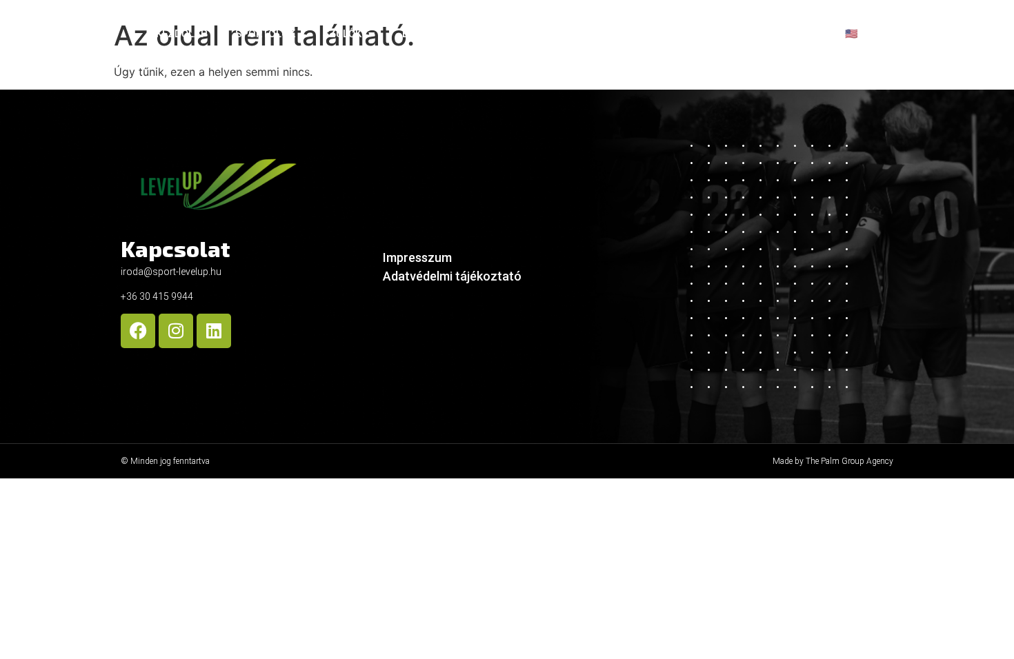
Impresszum (417, 257)
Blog (790, 34)
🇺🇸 (851, 34)
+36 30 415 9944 (157, 296)
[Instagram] (176, 331)
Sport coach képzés (518, 34)
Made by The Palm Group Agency (833, 461)
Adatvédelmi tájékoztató (452, 276)
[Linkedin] (214, 331)
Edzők (418, 34)
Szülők (342, 34)
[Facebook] (138, 331)
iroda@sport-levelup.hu (171, 271)
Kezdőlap (182, 34)
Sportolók (265, 34)
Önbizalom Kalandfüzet (682, 34)
